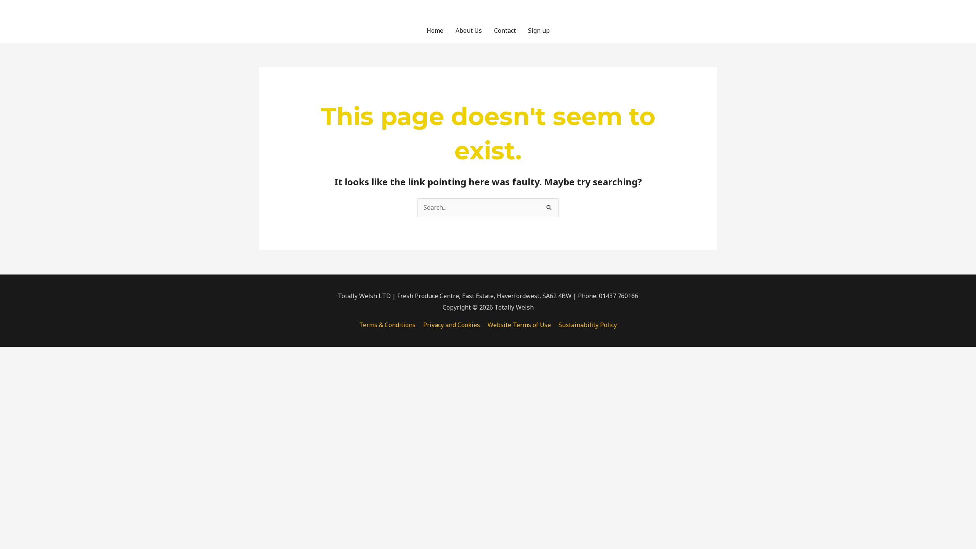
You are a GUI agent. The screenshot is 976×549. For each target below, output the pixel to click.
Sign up (539, 30)
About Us (469, 30)
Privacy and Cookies (451, 325)
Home (435, 30)
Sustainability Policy (588, 325)
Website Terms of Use (519, 325)
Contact (505, 30)
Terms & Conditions (387, 325)
